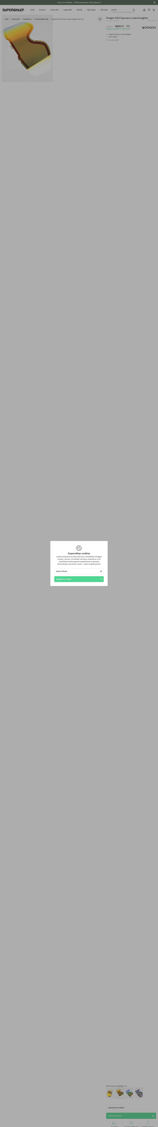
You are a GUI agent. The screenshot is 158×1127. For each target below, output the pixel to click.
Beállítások (61, 571)
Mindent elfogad (63, 579)
